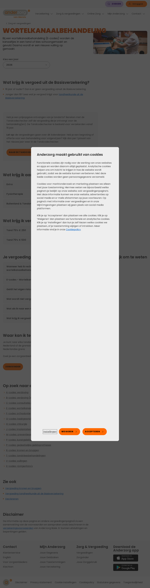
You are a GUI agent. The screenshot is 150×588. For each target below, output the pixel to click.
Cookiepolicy (73, 229)
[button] (50, 431)
